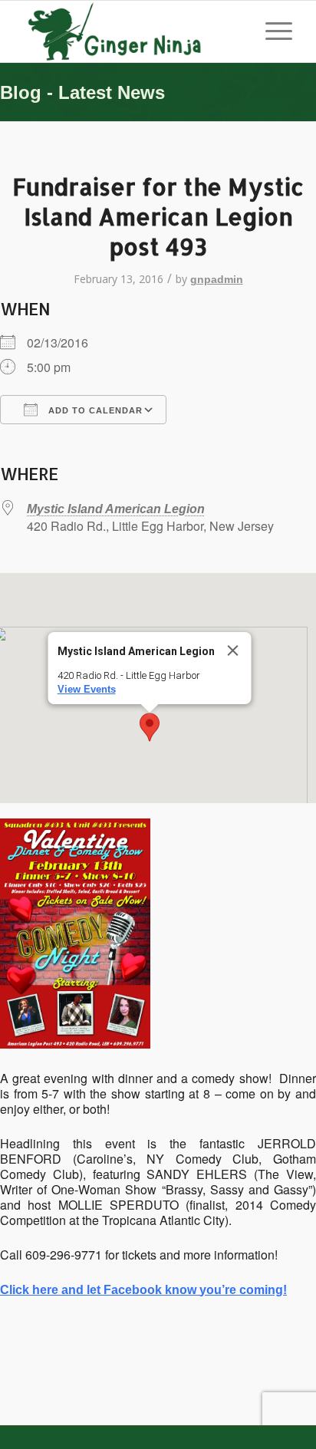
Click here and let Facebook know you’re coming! (143, 1289)
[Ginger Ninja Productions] (131, 31)
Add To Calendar (94, 410)
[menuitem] (271, 31)
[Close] (233, 650)
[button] (150, 727)
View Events (87, 689)
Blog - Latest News (82, 92)
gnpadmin (216, 279)
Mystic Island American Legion (116, 508)
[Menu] (271, 31)
